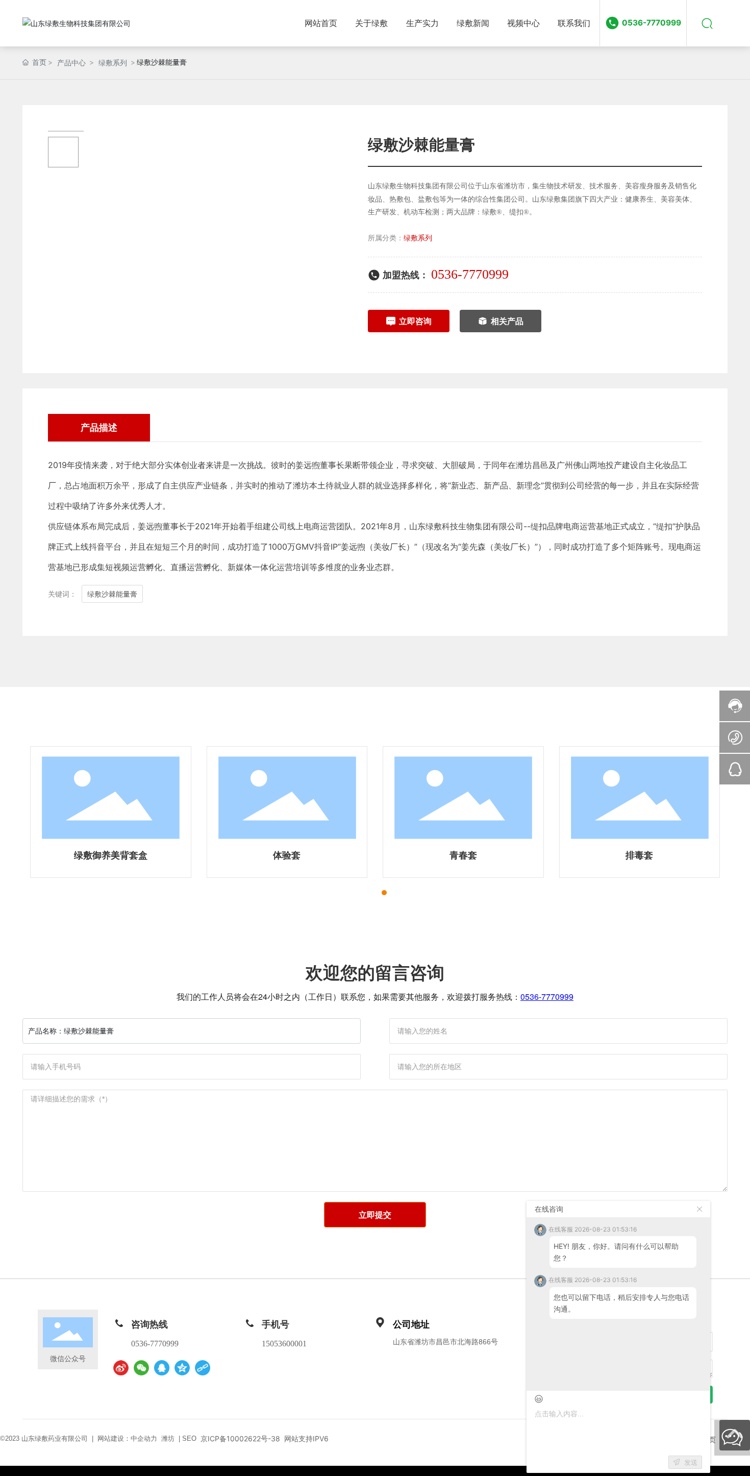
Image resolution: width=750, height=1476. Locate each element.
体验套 (287, 855)
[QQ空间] (182, 1367)
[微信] (141, 1367)
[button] (365, 892)
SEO (189, 1438)
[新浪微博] (121, 1367)
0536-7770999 (651, 23)
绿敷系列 (112, 62)
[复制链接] (202, 1367)
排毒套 (639, 855)
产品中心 (71, 62)
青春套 (463, 855)
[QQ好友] (161, 1367)
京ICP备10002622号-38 (240, 1438)
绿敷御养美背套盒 (110, 855)
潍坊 (167, 1438)
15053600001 (284, 1343)
